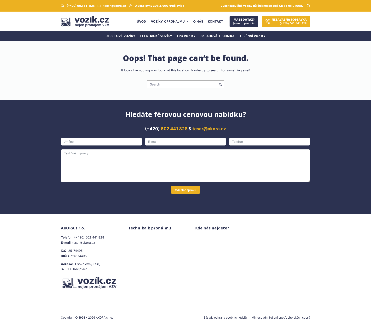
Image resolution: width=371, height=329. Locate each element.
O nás (198, 21)
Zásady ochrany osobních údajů (225, 317)
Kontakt (215, 21)
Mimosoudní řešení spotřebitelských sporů (281, 317)
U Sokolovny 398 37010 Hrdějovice (159, 6)
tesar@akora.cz (114, 6)
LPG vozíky (186, 36)
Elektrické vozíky (156, 36)
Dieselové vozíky (120, 36)
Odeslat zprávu (185, 190)
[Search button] (220, 84)
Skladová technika (218, 36)
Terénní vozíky (252, 36)
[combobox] (182, 84)
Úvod (141, 21)
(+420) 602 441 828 (81, 6)
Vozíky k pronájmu (168, 21)
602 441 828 (174, 128)
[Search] (308, 6)
